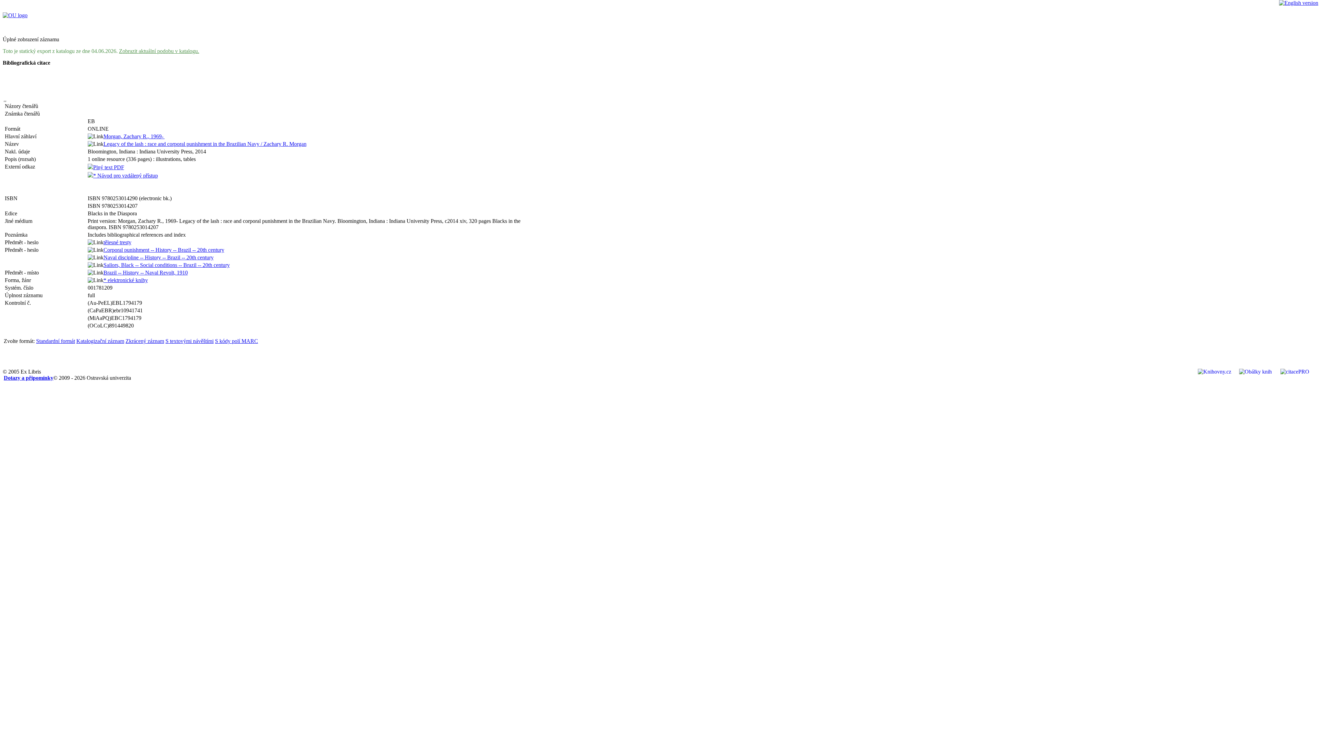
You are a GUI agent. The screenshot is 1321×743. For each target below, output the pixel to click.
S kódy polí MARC (236, 341)
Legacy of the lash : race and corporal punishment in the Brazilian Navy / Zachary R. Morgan (205, 144)
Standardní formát (55, 341)
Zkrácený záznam (145, 341)
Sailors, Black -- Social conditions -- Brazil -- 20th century (167, 265)
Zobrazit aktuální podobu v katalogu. (159, 51)
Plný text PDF (108, 167)
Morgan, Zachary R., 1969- (134, 136)
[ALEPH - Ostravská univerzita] (15, 15)
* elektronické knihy (126, 280)
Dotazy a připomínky (28, 378)
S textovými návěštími (189, 341)
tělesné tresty (117, 242)
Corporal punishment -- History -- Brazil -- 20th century (164, 250)
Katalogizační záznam (100, 341)
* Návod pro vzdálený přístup (125, 176)
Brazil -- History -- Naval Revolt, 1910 (146, 273)
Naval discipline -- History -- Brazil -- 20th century (159, 257)
